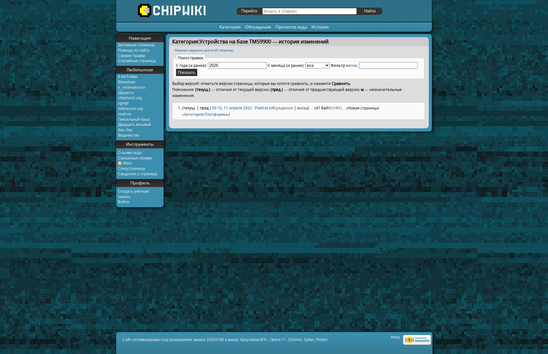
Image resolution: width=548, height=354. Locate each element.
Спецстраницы (131, 168)
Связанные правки (135, 158)
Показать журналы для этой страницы (204, 50)
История (320, 26)
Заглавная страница (136, 45)
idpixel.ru (126, 93)
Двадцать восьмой (134, 124)
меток (351, 65)
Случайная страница (137, 61)
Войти (123, 202)
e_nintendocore (131, 87)
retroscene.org (130, 108)
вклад (302, 108)
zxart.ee (125, 114)
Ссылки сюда (130, 153)
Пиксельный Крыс (134, 119)
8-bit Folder (128, 76)
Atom (127, 163)
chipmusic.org (130, 98)
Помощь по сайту (133, 50)
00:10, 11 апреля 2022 (232, 108)
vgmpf (123, 103)
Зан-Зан (125, 130)
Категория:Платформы (205, 114)
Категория (230, 26)
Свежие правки (131, 56)
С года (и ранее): (191, 65)
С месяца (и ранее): (286, 65)
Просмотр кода (291, 26)
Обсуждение (258, 26)
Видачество (128, 135)
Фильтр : (344, 65)
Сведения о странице (137, 174)
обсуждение (281, 108)
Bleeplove (126, 82)
